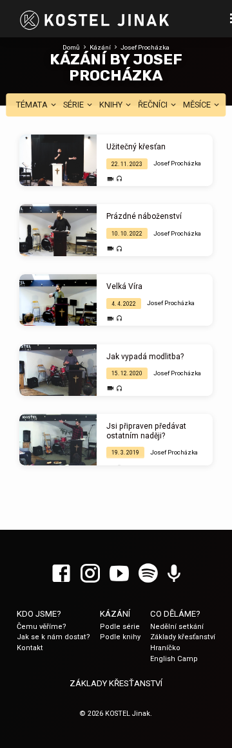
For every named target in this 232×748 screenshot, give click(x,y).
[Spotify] (148, 574)
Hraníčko (165, 648)
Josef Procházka (145, 47)
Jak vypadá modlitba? (145, 356)
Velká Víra (124, 286)
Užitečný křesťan (136, 146)
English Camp (174, 659)
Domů (71, 47)
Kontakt (30, 648)
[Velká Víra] (58, 300)
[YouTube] (119, 574)
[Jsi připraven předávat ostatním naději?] (58, 439)
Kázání (100, 47)
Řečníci (153, 104)
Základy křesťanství (182, 637)
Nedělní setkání (177, 626)
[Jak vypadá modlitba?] (58, 370)
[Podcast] (174, 574)
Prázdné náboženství (144, 216)
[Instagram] (90, 574)
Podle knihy (120, 637)
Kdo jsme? (39, 614)
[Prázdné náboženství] (58, 230)
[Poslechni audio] (119, 179)
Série (74, 104)
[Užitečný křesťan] (58, 160)
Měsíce (198, 104)
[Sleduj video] (110, 179)
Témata (33, 104)
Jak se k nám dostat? (53, 637)
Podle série (120, 626)
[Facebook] (61, 574)
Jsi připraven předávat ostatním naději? (146, 431)
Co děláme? (175, 614)
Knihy (111, 104)
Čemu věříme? (41, 626)
